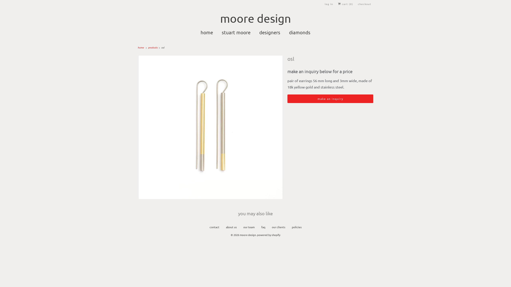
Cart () (347, 4)
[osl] (210, 127)
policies (297, 227)
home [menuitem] (207, 32)
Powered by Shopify (268, 235)
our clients (278, 227)
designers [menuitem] (269, 32)
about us (231, 227)
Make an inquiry (330, 98)
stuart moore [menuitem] (236, 32)
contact (214, 227)
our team (249, 227)
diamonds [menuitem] (299, 32)
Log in (329, 4)
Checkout (364, 4)
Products (153, 47)
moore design (248, 235)
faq (263, 227)
